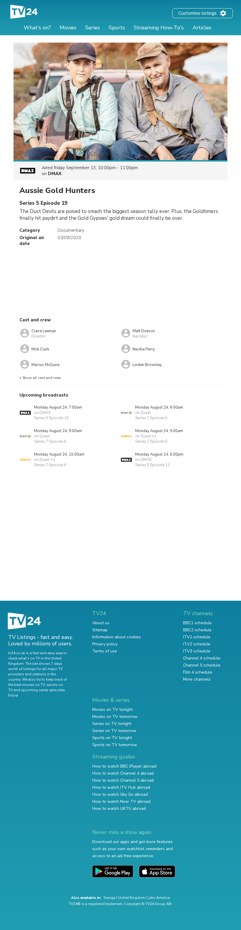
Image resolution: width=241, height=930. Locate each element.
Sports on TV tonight (112, 738)
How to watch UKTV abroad (119, 808)
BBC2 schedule (197, 630)
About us (100, 623)
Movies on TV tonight (112, 709)
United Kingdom (131, 897)
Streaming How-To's (159, 27)
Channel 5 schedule (201, 665)
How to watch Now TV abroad (121, 801)
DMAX (54, 174)
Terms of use (104, 651)
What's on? (37, 27)
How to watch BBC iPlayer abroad (124, 766)
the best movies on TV (26, 684)
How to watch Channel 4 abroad (123, 773)
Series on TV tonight (111, 723)
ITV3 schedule (196, 651)
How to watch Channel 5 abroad (123, 780)
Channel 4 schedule (201, 658)
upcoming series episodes (43, 690)
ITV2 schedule (196, 644)
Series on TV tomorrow (114, 730)
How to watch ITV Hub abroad (121, 787)
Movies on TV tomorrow (115, 716)
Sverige (109, 897)
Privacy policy (105, 644)
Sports (117, 27)
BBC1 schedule (197, 623)
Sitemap (100, 630)
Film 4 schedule (197, 672)
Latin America (159, 897)
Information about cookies (116, 637)
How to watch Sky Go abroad (120, 794)
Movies (68, 27)
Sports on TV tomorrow (114, 745)
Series (92, 27)
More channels (197, 679)
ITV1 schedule (196, 637)
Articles (202, 27)
